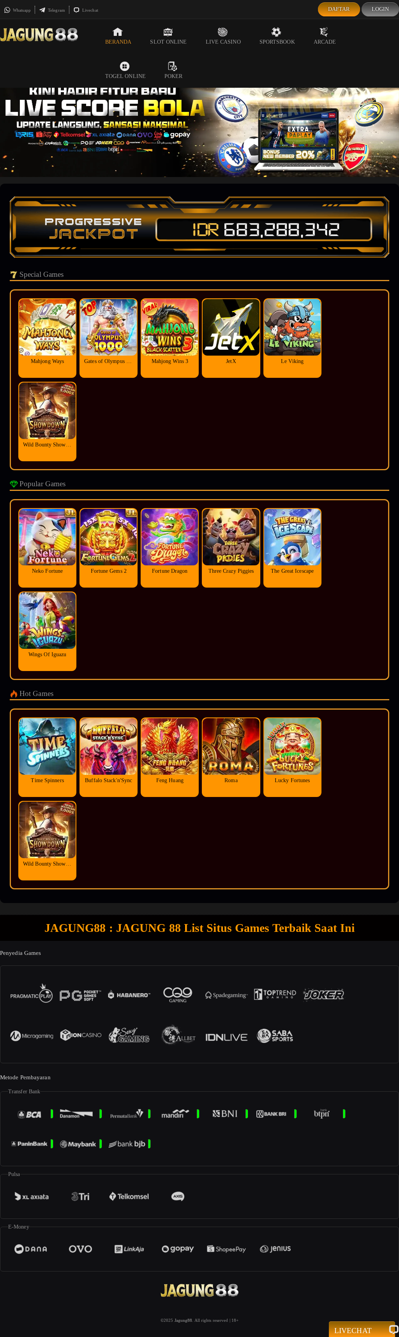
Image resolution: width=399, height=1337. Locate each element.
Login (380, 9)
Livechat (89, 10)
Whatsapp (21, 10)
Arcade (325, 42)
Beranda (118, 42)
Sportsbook (277, 42)
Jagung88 (183, 1320)
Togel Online (125, 76)
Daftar (339, 9)
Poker (173, 76)
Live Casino (223, 42)
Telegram (56, 10)
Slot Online (168, 42)
